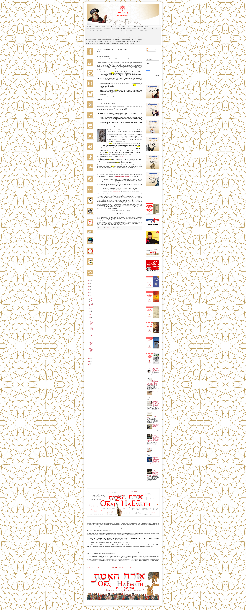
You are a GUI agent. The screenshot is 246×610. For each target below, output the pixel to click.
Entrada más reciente (101, 233)
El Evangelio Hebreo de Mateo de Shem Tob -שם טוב (136, 32)
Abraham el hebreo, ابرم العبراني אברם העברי (91, 344)
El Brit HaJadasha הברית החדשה (118, 28)
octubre (90, 303)
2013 (89, 358)
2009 (89, 364)
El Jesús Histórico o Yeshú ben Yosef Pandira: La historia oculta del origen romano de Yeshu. (155, 403)
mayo (90, 311)
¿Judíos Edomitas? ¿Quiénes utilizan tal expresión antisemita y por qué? (155, 426)
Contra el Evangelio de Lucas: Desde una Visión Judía (96, 37)
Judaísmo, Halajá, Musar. (90, 30)
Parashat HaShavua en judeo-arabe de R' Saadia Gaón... (137, 30)
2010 (89, 363)
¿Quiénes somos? (97, 26)
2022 (89, 286)
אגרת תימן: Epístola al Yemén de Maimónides (94, 41)
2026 (89, 280)
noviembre (91, 300)
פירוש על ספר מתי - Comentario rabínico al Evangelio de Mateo (120, 35)
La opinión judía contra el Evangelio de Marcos (144, 35)
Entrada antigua (139, 233)
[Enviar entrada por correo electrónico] (110, 227)
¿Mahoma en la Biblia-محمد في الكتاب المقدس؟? (147, 28)
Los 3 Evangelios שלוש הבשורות (131, 37)
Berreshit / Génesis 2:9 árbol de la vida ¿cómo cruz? (91, 333)
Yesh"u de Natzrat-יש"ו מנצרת (124, 26)
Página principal (89, 26)
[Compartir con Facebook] (116, 227)
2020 (89, 289)
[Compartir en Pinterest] (117, 227)
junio (90, 310)
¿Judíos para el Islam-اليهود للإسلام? (118, 30)
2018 (89, 292)
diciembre (90, 298)
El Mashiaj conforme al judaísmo (133, 41)
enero (90, 317)
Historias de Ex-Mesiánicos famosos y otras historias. (115, 41)
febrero (90, 316)
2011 (89, 361)
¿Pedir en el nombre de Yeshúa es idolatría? (155, 449)
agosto (90, 307)
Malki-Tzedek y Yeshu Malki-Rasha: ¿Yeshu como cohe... (91, 351)
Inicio (121, 233)
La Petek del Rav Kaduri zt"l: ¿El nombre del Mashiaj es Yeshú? (155, 370)
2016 (89, 295)
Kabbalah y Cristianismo (131, 28)
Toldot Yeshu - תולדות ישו (141, 39)
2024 (89, 283)
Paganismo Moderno (107, 28)
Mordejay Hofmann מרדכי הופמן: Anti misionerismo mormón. (97, 43)
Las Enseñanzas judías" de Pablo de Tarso (140, 26)
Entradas (149, 48)
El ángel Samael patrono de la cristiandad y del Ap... (91, 321)
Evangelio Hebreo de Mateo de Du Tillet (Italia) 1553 (96, 35)
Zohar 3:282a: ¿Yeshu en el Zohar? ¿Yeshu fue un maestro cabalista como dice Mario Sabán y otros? (153, 415)
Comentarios (150, 50)
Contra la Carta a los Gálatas (145, 37)
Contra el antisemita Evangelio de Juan (115, 37)
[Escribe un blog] (113, 227)
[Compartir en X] (114, 227)
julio (90, 308)
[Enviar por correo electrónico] (112, 227)
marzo (90, 314)
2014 (89, 357)
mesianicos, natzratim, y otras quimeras (93, 28)
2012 (89, 360)
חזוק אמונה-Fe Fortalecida (91, 39)
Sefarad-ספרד (133, 43)
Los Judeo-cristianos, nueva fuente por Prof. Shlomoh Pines (109, 39)
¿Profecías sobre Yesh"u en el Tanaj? (109, 26)
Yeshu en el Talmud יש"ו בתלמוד (128, 39)
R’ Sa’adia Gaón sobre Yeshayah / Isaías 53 (91, 327)
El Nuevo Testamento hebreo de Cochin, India (120, 43)
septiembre (91, 304)
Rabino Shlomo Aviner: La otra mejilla (91, 339)
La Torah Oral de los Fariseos (103, 30)
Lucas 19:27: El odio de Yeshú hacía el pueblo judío (155, 392)
